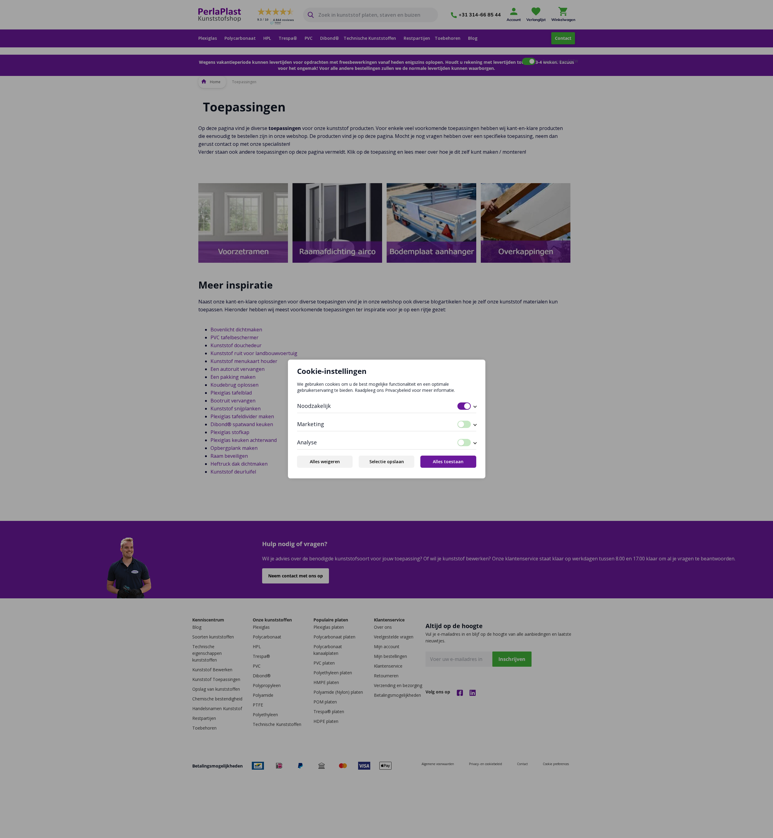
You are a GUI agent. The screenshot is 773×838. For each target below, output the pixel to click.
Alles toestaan (448, 461)
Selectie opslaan (386, 461)
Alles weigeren (325, 461)
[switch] (464, 406)
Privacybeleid (398, 390)
